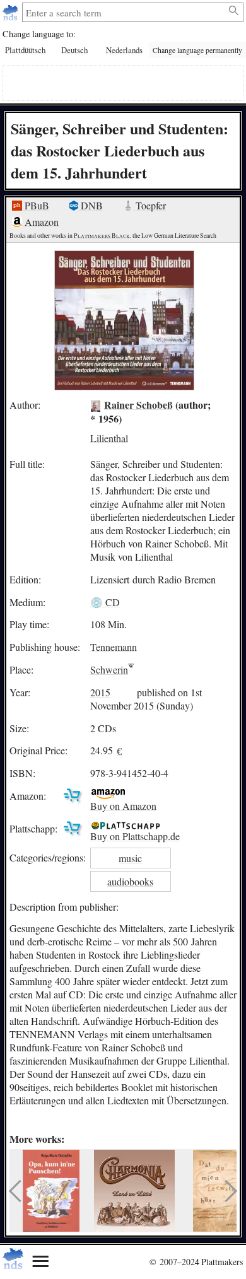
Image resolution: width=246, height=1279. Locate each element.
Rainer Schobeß (138, 404)
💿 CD (105, 602)
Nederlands (124, 49)
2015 (100, 692)
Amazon (40, 221)
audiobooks (130, 881)
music (130, 858)
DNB (90, 205)
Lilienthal (109, 437)
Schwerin (109, 669)
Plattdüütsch (25, 49)
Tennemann (113, 646)
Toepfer (149, 205)
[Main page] (12, 12)
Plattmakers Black (102, 235)
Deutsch (74, 49)
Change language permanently (197, 50)
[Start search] (234, 11)
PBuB (35, 205)
